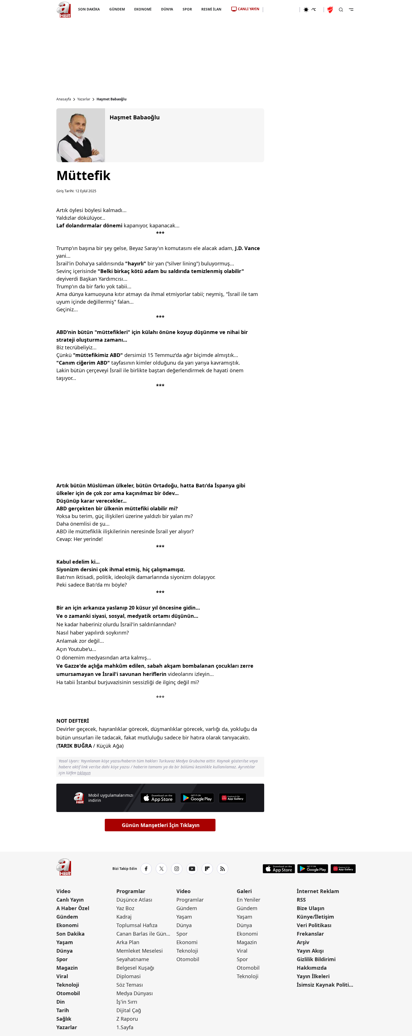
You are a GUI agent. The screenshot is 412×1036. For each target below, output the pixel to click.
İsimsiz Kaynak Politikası (326, 984)
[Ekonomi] (281, 9)
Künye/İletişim (315, 916)
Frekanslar (310, 933)
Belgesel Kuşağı (135, 967)
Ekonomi (67, 925)
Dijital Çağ (128, 1010)
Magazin (67, 967)
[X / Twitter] (161, 868)
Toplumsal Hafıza (136, 925)
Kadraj (124, 916)
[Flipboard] (207, 868)
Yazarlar (83, 99)
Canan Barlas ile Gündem (145, 933)
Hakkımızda (312, 967)
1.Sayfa (124, 1027)
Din (60, 1001)
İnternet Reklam (318, 891)
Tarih (62, 1010)
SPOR (187, 9)
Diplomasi (128, 976)
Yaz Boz (125, 908)
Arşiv (303, 942)
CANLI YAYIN (248, 9)
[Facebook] (146, 868)
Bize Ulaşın (311, 908)
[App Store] (158, 798)
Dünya (64, 950)
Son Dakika (70, 933)
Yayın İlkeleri (313, 976)
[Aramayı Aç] (341, 9)
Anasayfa (63, 99)
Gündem (67, 916)
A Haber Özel (72, 908)
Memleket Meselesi (139, 950)
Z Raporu (127, 1018)
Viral (62, 976)
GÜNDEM (117, 9)
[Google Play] (197, 798)
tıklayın (84, 772)
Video (63, 891)
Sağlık (63, 1018)
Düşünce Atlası (134, 899)
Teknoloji (67, 984)
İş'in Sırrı (126, 1001)
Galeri (244, 891)
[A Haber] (63, 9)
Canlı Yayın (70, 899)
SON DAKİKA (89, 9)
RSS (301, 899)
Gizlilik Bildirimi (316, 959)
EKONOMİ (142, 9)
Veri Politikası (314, 925)
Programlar (130, 891)
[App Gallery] (232, 798)
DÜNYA (167, 9)
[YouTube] (192, 868)
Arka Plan (127, 942)
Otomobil (68, 993)
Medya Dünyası (134, 993)
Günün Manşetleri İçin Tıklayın (161, 825)
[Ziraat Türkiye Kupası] (330, 9)
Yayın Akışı (310, 950)
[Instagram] (176, 868)
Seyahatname (132, 959)
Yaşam (64, 942)
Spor (62, 959)
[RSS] (222, 868)
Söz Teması (129, 984)
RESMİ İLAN (211, 9)
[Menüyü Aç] (351, 9)
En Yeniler (248, 899)
